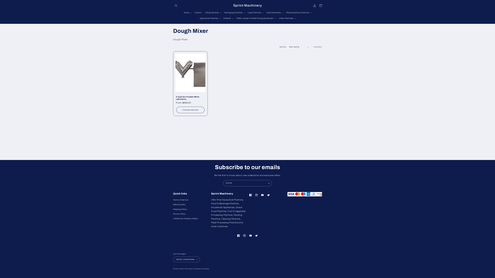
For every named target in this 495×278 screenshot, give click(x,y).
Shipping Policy (180, 209)
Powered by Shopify (201, 269)
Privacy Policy (179, 214)
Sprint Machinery (186, 269)
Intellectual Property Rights (185, 219)
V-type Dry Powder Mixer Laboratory (187, 98)
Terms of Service (180, 200)
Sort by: (283, 47)
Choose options (190, 110)
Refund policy (179, 205)
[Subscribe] (269, 183)
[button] (176, 5)
